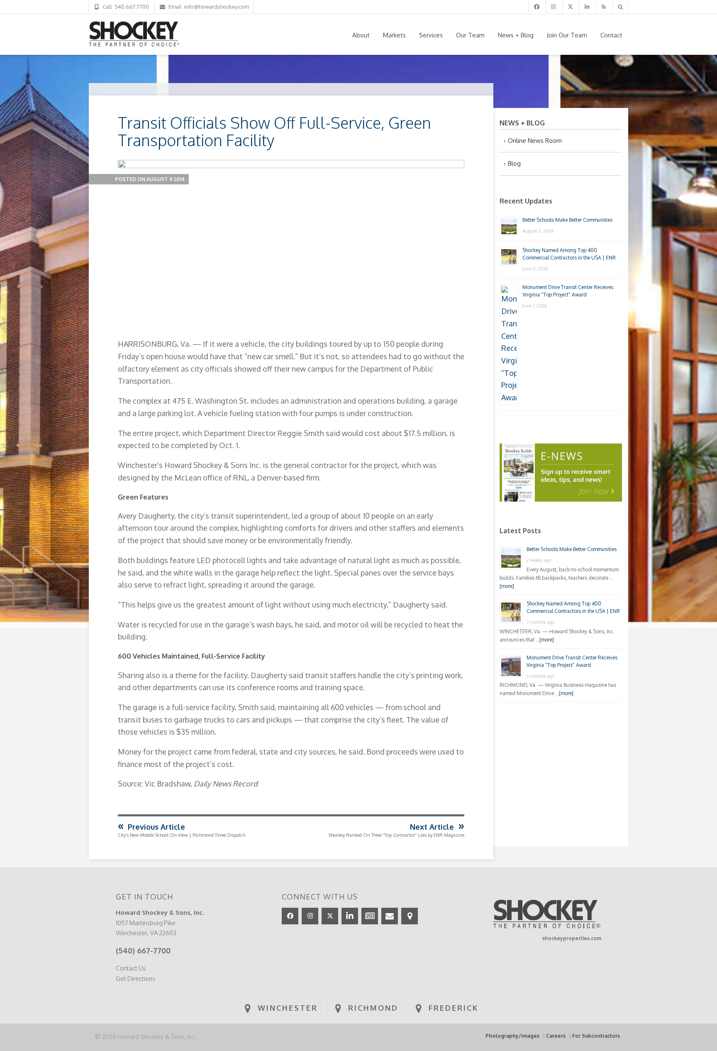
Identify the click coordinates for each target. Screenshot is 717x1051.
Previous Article (156, 826)
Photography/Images (512, 1036)
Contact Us (131, 968)
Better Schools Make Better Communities (567, 220)
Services (431, 35)
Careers (556, 1036)
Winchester (286, 1008)
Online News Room (535, 141)
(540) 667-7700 (143, 950)
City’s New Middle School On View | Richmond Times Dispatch (181, 835)
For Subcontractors (596, 1036)
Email (207, 6)
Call (124, 6)
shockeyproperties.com (571, 938)
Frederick (451, 1008)
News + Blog (516, 35)
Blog (514, 163)
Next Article (432, 826)
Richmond (371, 1008)
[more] (507, 586)
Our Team (470, 35)
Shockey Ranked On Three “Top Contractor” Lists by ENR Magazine (396, 835)
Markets (394, 35)
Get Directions (135, 978)
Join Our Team (567, 35)
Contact (611, 35)
